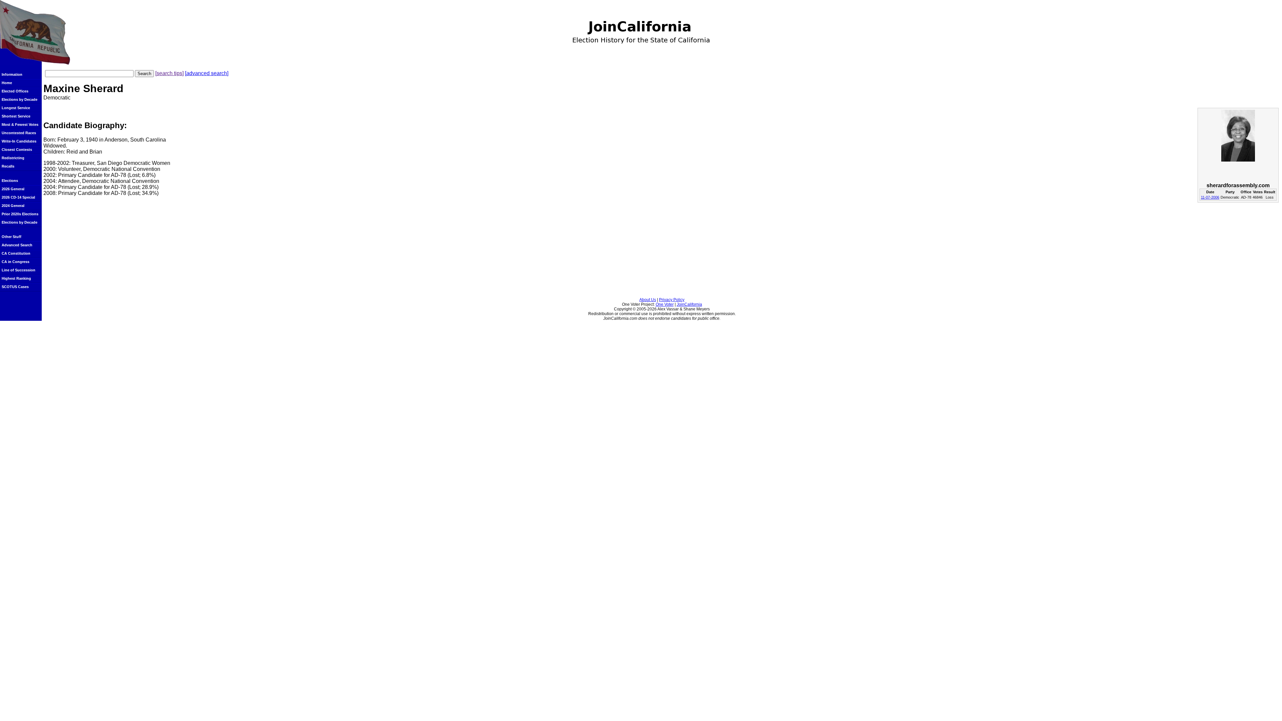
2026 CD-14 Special (18, 197)
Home (7, 83)
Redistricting (13, 158)
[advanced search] (206, 73)
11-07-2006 (1210, 197)
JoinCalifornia (689, 304)
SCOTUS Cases (15, 287)
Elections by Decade (19, 99)
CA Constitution (16, 253)
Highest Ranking (16, 278)
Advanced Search (17, 245)
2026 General (13, 189)
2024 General (13, 206)
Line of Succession (18, 270)
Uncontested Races (19, 133)
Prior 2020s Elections (20, 214)
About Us (647, 299)
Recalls (8, 166)
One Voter (665, 304)
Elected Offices (15, 91)
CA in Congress (15, 262)
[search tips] (169, 73)
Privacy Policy (671, 299)
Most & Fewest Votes (20, 125)
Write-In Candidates (19, 141)
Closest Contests (17, 150)
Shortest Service (16, 116)
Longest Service (16, 108)
